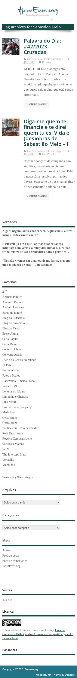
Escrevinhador (11, 370)
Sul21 (5, 449)
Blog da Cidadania (13, 318)
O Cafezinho (10, 417)
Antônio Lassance (13, 307)
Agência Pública (12, 296)
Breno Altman (10, 333)
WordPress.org (11, 566)
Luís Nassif (9, 401)
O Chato (46, 62)
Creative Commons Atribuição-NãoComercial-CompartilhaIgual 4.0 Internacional (37, 634)
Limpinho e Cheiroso (15, 396)
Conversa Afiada (12, 354)
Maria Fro (8, 412)
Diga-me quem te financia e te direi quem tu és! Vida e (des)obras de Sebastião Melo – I (46, 133)
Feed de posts (10, 555)
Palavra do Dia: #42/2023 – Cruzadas (42, 46)
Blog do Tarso (10, 328)
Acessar (7, 550)
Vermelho (8, 459)
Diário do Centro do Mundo (19, 359)
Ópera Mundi (10, 423)
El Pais (6, 365)
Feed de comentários (14, 560)
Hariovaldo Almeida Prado (18, 381)
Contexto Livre (11, 349)
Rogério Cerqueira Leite (17, 438)
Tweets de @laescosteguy (17, 477)
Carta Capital (10, 339)
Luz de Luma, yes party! (17, 407)
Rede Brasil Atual (13, 433)
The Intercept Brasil (14, 454)
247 (4, 291)
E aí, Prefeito (48, 154)
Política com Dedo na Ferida (19, 428)
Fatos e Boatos (11, 375)
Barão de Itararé (12, 312)
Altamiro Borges (12, 302)
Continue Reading (37, 103)
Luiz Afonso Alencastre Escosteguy (45, 58)
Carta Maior (9, 344)
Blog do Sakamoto (13, 323)
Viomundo (8, 464)
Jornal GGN (9, 386)
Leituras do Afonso (13, 391)
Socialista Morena (13, 444)
